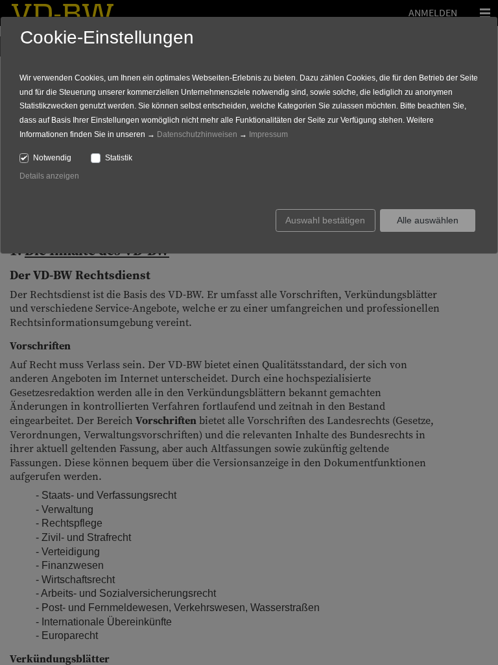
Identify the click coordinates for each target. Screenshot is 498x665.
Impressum (268, 134)
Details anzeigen (49, 176)
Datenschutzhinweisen (197, 134)
